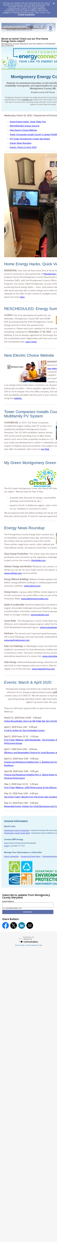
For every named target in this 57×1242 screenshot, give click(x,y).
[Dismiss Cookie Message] (53, 2)
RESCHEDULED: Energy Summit (24, 126)
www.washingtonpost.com (17, 640)
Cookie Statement (26, 14)
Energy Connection (11, 857)
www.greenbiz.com (40, 615)
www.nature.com (32, 586)
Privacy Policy (20, 945)
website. (18, 398)
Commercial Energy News (30, 857)
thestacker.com (38, 560)
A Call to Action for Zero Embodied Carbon (24, 730)
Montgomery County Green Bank (17, 833)
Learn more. (31, 342)
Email (6, 846)
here (22, 297)
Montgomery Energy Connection (16, 830)
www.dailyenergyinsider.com (34, 599)
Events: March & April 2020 (23, 147)
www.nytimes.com (13, 573)
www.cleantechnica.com (43, 669)
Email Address (8, 901)
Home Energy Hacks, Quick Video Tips (28, 122)
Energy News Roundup (20, 143)
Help (40, 945)
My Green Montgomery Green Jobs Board (30, 139)
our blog (45, 449)
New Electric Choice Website (23, 130)
